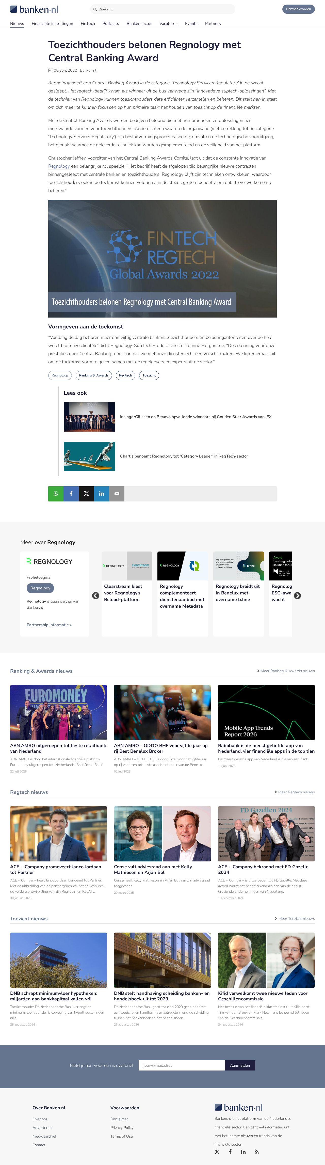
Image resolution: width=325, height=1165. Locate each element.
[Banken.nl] (21, 6)
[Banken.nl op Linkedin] (244, 1152)
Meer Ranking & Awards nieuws (288, 670)
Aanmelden (240, 1065)
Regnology (59, 166)
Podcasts (111, 23)
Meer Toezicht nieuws (297, 918)
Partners (213, 23)
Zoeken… (105, 9)
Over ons (39, 1119)
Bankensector (139, 23)
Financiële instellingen (52, 23)
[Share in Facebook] (71, 493)
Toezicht (149, 375)
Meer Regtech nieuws (296, 792)
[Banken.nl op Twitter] (217, 1152)
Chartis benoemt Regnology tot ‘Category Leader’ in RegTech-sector (184, 456)
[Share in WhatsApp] (55, 493)
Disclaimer (119, 1119)
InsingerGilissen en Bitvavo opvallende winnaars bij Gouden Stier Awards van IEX (196, 417)
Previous (93, 594)
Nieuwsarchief (44, 1136)
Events (191, 23)
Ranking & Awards (94, 375)
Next (295, 594)
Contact (38, 1144)
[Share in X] (86, 493)
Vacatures (168, 23)
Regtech (125, 375)
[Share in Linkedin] (101, 493)
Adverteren (42, 1127)
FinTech (88, 23)
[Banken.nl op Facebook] (230, 1152)
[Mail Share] (116, 493)
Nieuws (17, 23)
